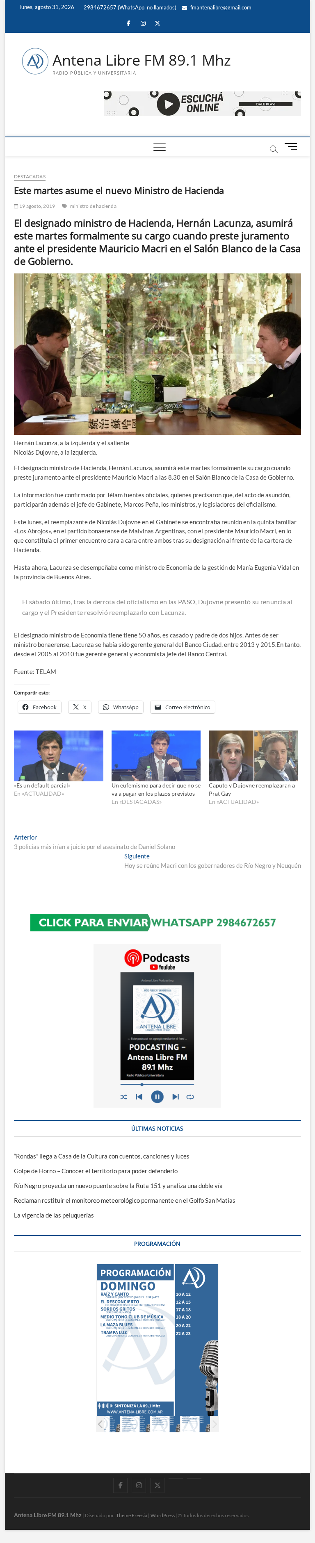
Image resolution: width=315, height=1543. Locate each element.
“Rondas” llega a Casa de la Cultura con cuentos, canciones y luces (101, 1156)
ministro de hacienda (93, 206)
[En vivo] (194, 1478)
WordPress (163, 1515)
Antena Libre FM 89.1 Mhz (141, 60)
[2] (148, 1424)
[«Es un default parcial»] (58, 756)
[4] (208, 1424)
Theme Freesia (131, 1515)
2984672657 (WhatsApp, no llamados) (129, 7)
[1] (118, 1424)
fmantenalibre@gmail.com (220, 7)
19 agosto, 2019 (36, 206)
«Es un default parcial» (42, 785)
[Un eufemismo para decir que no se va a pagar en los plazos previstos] (156, 756)
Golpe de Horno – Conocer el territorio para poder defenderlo (96, 1170)
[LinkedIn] (176, 1478)
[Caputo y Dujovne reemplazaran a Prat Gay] (253, 756)
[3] (178, 1424)
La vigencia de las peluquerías (54, 1215)
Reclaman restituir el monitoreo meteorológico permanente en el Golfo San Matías (124, 1200)
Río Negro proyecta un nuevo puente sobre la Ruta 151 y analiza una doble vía (118, 1185)
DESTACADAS (30, 176)
